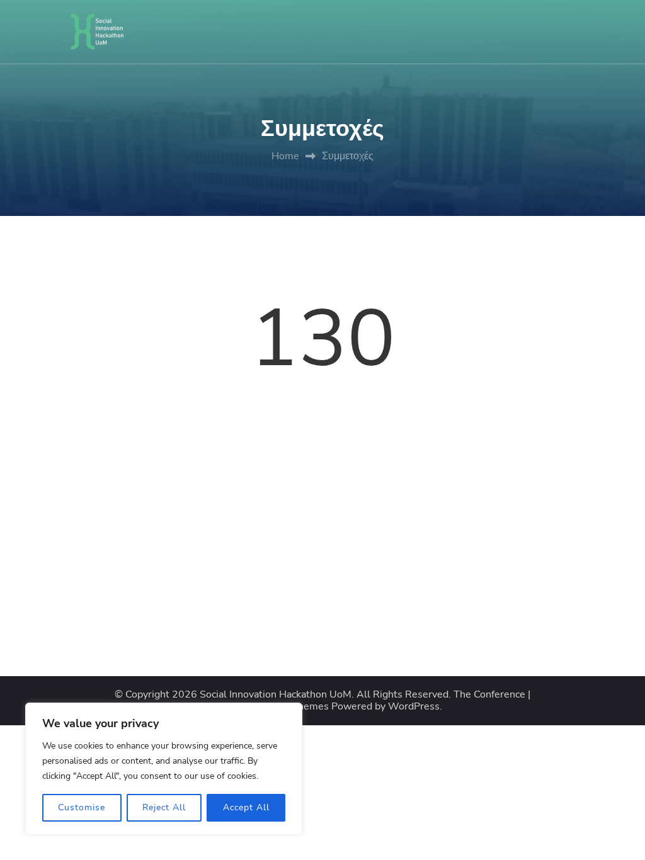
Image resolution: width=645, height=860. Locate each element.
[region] (163, 769)
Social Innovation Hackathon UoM (275, 695)
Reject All (164, 807)
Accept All (246, 807)
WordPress (414, 707)
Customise (81, 807)
